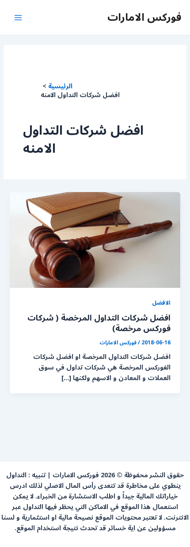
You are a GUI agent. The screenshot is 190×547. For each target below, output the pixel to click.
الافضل (161, 303)
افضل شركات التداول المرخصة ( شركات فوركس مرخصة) (99, 323)
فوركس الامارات (144, 17)
